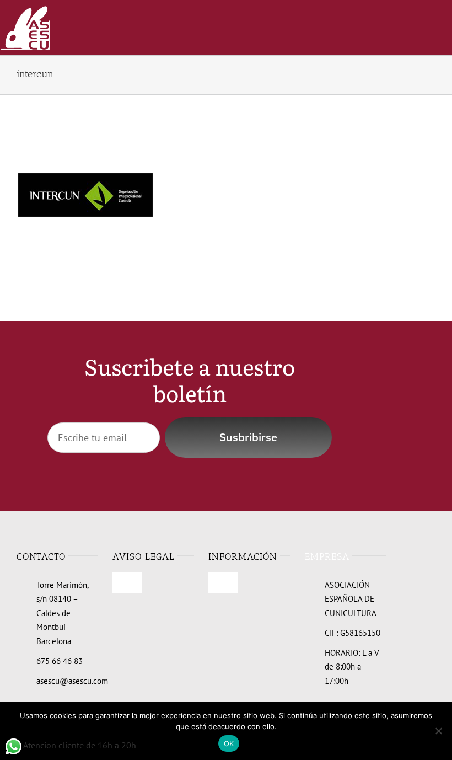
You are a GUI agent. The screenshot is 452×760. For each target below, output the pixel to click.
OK (229, 743)
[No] (438, 730)
